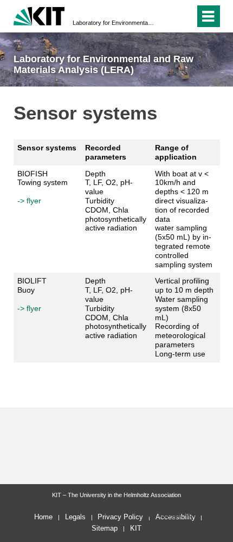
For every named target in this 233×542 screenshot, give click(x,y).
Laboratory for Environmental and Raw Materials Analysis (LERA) (113, 22)
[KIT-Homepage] (39, 14)
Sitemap (105, 528)
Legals (75, 517)
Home (43, 517)
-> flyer (29, 200)
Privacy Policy (120, 517)
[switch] (184, 16)
